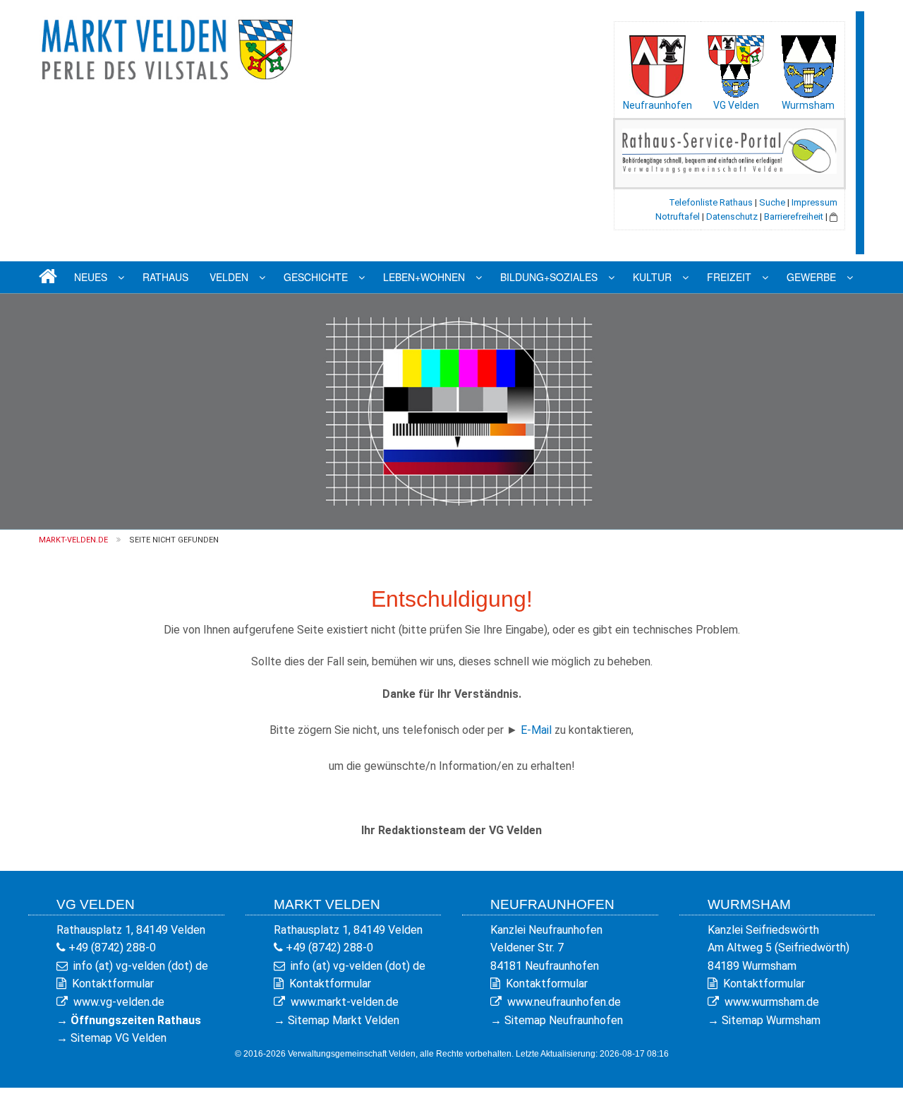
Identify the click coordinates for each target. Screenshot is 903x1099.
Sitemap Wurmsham (771, 1020)
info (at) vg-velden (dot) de (140, 966)
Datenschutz (732, 216)
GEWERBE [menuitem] (811, 277)
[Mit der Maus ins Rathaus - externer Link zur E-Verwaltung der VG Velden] (729, 150)
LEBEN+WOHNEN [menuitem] (424, 277)
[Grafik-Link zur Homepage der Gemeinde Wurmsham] (808, 63)
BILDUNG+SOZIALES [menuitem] (549, 277)
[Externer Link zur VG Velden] (736, 63)
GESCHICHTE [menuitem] (316, 277)
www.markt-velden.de (345, 1002)
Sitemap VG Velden (118, 1038)
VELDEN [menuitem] (229, 277)
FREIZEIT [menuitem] (729, 277)
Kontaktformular (113, 983)
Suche (772, 202)
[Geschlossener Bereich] (833, 216)
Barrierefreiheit (793, 216)
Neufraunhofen (657, 105)
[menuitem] (45, 277)
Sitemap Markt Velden (343, 1020)
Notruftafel (677, 216)
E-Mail (536, 730)
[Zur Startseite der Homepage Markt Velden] (169, 47)
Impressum (814, 202)
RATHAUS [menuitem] (165, 277)
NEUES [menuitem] (90, 277)
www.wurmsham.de (772, 1002)
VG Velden (736, 105)
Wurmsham (808, 105)
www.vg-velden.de (118, 1002)
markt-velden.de (73, 540)
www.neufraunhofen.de (564, 1002)
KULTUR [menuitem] (652, 277)
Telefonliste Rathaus (711, 202)
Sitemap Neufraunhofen (563, 1020)
